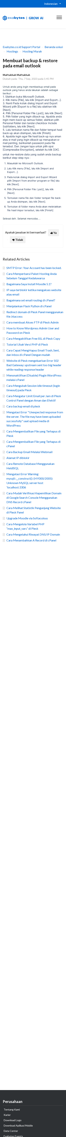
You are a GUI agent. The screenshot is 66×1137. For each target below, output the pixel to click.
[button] (59, 16)
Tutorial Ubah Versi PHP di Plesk (27, 344)
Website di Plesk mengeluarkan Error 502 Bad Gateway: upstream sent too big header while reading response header (33, 365)
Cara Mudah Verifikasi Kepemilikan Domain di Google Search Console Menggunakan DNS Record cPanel (33, 497)
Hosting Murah (32, 51)
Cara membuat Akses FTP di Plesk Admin (32, 322)
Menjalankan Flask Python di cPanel (29, 306)
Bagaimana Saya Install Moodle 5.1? (29, 284)
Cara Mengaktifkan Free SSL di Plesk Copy (33, 338)
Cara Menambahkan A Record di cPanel (31, 540)
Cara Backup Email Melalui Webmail (29, 452)
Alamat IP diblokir (18, 458)
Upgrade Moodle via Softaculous (27, 518)
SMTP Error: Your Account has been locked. (33, 268)
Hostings (12, 51)
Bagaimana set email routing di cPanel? (30, 300)
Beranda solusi (54, 47)
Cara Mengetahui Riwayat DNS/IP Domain (33, 534)
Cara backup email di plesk (23, 406)
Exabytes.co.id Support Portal (21, 47)
